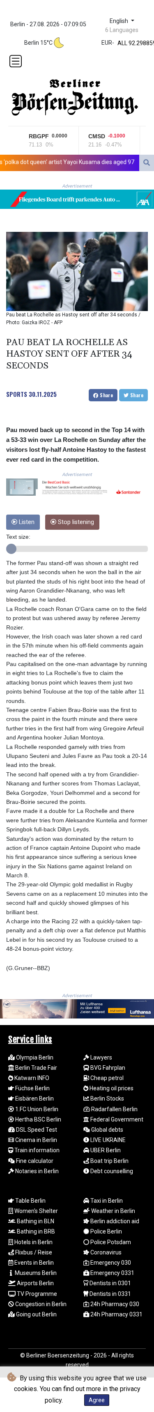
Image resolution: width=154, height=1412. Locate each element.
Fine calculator (34, 1161)
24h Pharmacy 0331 (116, 1314)
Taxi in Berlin (106, 1200)
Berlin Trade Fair (35, 1067)
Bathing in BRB (35, 1231)
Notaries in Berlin (36, 1171)
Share (106, 394)
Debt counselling (111, 1171)
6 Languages (121, 30)
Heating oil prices (110, 1088)
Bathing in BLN (35, 1221)
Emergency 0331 (111, 1273)
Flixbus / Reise (33, 1252)
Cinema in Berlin (35, 1140)
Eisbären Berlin (34, 1098)
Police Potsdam (110, 1242)
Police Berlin (105, 1231)
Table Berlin (30, 1200)
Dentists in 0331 (109, 1294)
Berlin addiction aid (114, 1221)
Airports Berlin (35, 1283)
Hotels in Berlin (33, 1242)
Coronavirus (105, 1252)
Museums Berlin (35, 1273)
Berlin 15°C (38, 42)
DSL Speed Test (36, 1129)
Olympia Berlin (34, 1057)
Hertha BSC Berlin (37, 1119)
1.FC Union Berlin (36, 1109)
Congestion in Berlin (40, 1304)
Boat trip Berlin (109, 1161)
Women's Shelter (35, 1211)
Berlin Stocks (106, 1098)
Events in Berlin (33, 1262)
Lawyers (100, 1057)
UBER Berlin (105, 1150)
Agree (97, 1400)
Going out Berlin (36, 1314)
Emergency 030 (110, 1262)
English (120, 21)
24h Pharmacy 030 (114, 1304)
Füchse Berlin (32, 1088)
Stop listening (75, 522)
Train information (36, 1150)
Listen (25, 522)
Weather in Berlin (112, 1211)
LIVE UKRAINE (107, 1140)
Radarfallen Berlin (114, 1109)
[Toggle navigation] (15, 61)
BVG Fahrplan (107, 1067)
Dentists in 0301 (109, 1283)
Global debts (106, 1129)
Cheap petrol (106, 1078)
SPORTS (16, 393)
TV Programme (36, 1294)
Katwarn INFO (31, 1078)
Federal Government (116, 1119)
